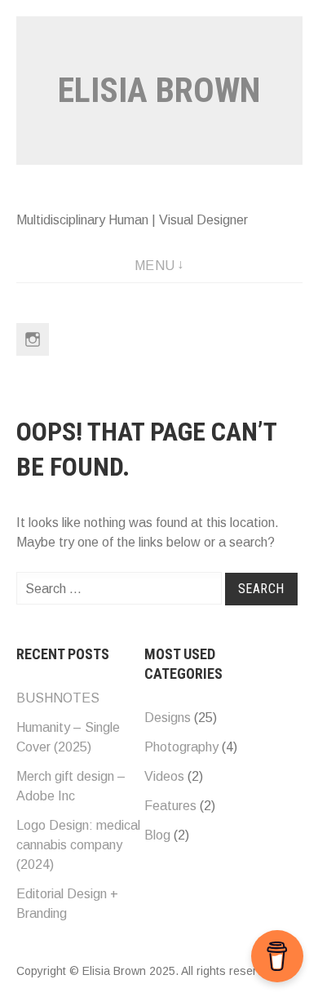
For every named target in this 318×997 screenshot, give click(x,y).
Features (170, 806)
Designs (167, 717)
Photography (181, 747)
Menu (155, 266)
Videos (164, 776)
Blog (157, 835)
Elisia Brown (159, 90)
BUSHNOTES (57, 698)
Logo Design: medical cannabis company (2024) (78, 844)
